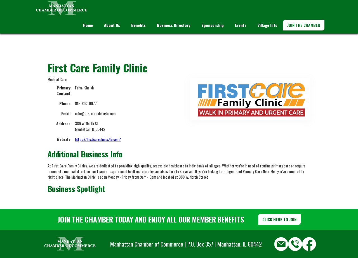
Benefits (138, 25)
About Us (112, 25)
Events (240, 25)
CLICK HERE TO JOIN (279, 219)
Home (88, 25)
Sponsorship (212, 25)
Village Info (267, 25)
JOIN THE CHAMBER (303, 25)
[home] (62, 8)
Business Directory (173, 25)
